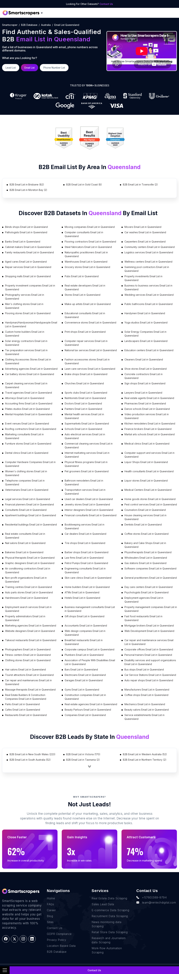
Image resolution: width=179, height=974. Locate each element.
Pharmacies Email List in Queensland (145, 403)
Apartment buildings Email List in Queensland (30, 515)
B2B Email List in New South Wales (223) (32, 754)
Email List (29, 67)
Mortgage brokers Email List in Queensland (149, 625)
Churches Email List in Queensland (84, 383)
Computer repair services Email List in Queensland (86, 342)
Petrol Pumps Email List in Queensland (86, 563)
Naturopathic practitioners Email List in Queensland (86, 254)
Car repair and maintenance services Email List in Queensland (148, 642)
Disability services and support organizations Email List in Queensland (150, 662)
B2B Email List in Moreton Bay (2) (28, 189)
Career (51, 910)
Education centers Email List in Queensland (148, 350)
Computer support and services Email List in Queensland (149, 454)
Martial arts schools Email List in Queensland (149, 434)
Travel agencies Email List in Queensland (28, 392)
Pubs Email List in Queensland (82, 276)
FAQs (50, 904)
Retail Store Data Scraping (110, 932)
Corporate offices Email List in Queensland (148, 649)
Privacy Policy (56, 940)
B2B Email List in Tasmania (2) (83, 759)
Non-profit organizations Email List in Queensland (26, 579)
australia (46, 24)
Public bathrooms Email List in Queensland (148, 304)
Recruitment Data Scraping (110, 916)
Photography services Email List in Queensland (24, 296)
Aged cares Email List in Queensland (26, 261)
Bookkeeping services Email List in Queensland (84, 526)
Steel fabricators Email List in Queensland (88, 246)
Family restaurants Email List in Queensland (29, 252)
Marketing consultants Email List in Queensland (24, 436)
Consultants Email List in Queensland (25, 509)
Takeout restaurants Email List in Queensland (30, 640)
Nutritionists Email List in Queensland (85, 398)
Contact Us (106, 3)
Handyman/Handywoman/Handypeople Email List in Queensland (31, 324)
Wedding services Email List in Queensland (149, 294)
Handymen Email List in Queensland (144, 313)
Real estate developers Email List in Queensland (85, 287)
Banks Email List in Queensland (22, 241)
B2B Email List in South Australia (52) (30, 759)
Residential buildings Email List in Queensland (31, 524)
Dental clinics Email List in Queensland (26, 452)
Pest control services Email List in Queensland (150, 504)
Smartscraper (9, 24)
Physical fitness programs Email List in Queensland (86, 464)
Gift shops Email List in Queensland (84, 616)
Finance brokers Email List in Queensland (147, 428)
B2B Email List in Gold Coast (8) (84, 184)
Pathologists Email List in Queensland (26, 232)
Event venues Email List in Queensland (27, 423)
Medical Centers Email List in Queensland (147, 489)
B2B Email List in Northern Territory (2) (144, 759)
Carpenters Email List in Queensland (145, 241)
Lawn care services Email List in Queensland (90, 368)
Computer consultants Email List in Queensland (84, 234)
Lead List (11, 67)
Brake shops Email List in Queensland (86, 374)
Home (51, 898)
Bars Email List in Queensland (81, 669)
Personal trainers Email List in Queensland (148, 654)
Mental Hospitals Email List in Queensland (28, 414)
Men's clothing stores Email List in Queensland (24, 306)
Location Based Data (61, 945)
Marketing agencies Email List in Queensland (30, 625)
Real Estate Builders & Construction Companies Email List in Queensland (25, 696)
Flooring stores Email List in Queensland (28, 313)
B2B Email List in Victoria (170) (83, 754)
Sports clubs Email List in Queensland (86, 392)
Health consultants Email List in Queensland (149, 471)
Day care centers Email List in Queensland (148, 586)
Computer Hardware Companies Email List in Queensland (30, 464)
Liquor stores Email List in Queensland (146, 480)
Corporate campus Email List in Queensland (89, 649)
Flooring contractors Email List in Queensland (90, 241)
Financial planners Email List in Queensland (29, 504)
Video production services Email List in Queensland (146, 416)
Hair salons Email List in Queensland (25, 669)
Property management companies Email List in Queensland (150, 609)
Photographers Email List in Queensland (28, 649)
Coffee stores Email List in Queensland (146, 533)
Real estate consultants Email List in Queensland (25, 535)
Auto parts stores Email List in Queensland (29, 592)
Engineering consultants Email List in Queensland (85, 570)
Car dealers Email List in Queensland (85, 533)
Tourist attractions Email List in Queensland (29, 674)
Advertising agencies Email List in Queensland (31, 368)
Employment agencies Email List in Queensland (143, 599)
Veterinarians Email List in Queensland (26, 489)
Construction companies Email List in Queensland (85, 696)
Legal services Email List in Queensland (27, 499)
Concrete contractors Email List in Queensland (143, 376)
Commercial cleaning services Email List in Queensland (89, 445)
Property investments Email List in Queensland (143, 278)
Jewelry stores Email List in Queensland (87, 504)
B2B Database (29, 24)
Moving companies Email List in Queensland (90, 226)
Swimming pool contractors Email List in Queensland (146, 269)
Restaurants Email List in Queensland (26, 715)
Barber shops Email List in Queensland (86, 552)
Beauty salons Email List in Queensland (146, 709)
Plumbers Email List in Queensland (84, 654)
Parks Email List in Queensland (22, 704)
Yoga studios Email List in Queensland (145, 322)
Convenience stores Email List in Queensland (90, 322)
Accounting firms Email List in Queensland (28, 403)
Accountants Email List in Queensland (86, 625)
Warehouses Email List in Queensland (86, 261)
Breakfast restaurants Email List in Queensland (84, 642)
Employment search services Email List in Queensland (28, 609)
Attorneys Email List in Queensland (24, 398)
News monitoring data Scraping (106, 924)
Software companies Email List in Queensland (150, 568)
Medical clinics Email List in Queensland (146, 443)
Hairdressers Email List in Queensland (26, 597)
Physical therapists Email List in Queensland (30, 557)
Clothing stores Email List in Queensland (28, 660)
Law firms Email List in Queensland (84, 557)
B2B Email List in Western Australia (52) (145, 754)
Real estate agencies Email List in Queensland (91, 704)
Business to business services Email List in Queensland (148, 287)
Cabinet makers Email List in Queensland (28, 246)
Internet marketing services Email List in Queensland (87, 454)
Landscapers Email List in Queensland (145, 340)
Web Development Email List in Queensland (149, 630)
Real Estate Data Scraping (109, 898)
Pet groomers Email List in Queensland (87, 471)
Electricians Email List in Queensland (85, 674)
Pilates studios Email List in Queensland (27, 408)
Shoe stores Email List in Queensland (145, 368)
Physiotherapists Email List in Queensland (147, 552)
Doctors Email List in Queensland (83, 403)
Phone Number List (54, 67)
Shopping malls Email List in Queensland (28, 276)
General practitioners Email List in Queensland (150, 577)
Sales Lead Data (103, 904)
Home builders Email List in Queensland (87, 586)
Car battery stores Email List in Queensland (29, 374)
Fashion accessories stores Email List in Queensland (87, 361)
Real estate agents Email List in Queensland (149, 398)
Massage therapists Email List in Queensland (30, 689)
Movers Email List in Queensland (142, 226)
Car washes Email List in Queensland (145, 232)
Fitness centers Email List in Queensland (28, 654)
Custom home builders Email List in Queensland (24, 333)
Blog (50, 916)
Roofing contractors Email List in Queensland (30, 428)
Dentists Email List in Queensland (143, 524)
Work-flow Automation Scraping (107, 950)
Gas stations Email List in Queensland (145, 563)
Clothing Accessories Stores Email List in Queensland (28, 361)
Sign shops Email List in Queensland (144, 383)
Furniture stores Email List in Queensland (28, 443)
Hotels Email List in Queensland (82, 597)
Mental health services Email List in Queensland (84, 416)
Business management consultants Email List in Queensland (90, 609)
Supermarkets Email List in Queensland (87, 423)
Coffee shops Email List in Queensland (146, 694)
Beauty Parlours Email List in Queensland (88, 709)
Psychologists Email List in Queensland (146, 592)
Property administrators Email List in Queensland (25, 618)
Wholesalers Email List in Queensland (145, 557)
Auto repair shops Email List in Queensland (148, 680)
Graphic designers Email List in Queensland (29, 563)
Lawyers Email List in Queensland (143, 392)
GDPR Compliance (59, 934)
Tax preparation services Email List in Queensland (26, 352)
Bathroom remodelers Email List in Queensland (84, 482)
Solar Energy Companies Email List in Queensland (145, 333)
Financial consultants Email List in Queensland (90, 515)
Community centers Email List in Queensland (149, 246)
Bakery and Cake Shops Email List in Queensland (145, 545)
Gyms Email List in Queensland (82, 689)
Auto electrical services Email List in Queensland (85, 436)
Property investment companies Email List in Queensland (30, 287)
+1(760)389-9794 (154, 897)
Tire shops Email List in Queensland (85, 543)
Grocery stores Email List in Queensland (87, 267)
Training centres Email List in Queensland (28, 586)
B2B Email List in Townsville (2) (140, 184)
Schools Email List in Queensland (83, 428)
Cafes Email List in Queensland (22, 709)
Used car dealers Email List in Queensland (89, 499)
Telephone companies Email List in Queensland (25, 482)
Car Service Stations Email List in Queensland (150, 674)
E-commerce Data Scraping (110, 910)
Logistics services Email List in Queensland (148, 252)
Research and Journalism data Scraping (109, 940)
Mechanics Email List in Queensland (144, 704)
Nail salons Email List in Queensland (25, 543)
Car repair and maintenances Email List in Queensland (28, 682)
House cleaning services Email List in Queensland (145, 517)
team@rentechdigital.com (159, 902)
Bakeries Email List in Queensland (24, 552)
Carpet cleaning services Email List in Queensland (26, 385)
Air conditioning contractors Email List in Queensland (27, 570)
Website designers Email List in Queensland (30, 630)
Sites (50, 922)
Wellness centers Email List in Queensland (148, 261)
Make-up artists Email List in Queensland (88, 304)
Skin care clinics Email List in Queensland (88, 577)
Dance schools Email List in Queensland (147, 408)
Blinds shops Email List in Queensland (26, 226)
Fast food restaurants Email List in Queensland (143, 618)
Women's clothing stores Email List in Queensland (26, 473)
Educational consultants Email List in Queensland (85, 315)
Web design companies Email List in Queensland (85, 632)
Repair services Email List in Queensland (28, 267)
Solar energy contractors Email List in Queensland (26, 342)
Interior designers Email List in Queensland (89, 509)
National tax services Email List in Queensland (91, 350)
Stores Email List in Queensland (82, 294)
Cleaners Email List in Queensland (143, 359)
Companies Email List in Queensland (85, 715)
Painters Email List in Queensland (83, 408)
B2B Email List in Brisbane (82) (27, 184)
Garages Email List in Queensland (84, 680)
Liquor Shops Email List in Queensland (146, 462)
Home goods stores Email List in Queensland (150, 499)
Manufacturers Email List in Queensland (146, 689)
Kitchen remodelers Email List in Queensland (149, 423)
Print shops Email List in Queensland (85, 331)
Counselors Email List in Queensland (145, 509)
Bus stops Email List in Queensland (144, 669)
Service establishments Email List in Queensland (144, 717)
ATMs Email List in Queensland (82, 592)
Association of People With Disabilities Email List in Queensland (90, 662)
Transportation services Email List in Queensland (85, 491)
